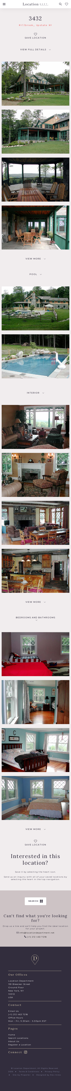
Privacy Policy (52, 1071)
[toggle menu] (4, 4)
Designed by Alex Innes (48, 1075)
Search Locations (18, 1038)
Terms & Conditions (29, 1071)
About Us (13, 1041)
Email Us (13, 1011)
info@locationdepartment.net (37, 932)
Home (11, 1034)
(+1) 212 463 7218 (36, 937)
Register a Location (19, 1044)
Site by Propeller (22, 1075)
